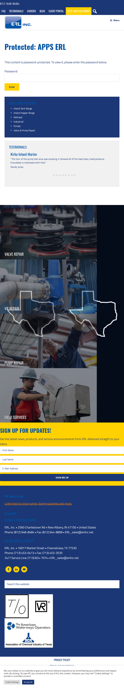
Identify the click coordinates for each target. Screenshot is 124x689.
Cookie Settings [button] (12, 682)
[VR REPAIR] (48, 261)
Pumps (17, 126)
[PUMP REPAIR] (48, 316)
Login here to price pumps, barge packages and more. (38, 503)
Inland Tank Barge (23, 108)
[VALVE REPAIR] (48, 207)
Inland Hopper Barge (24, 113)
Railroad (18, 117)
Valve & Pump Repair (24, 130)
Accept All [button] (28, 682)
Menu (116, 20)
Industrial (18, 121)
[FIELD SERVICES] (48, 370)
